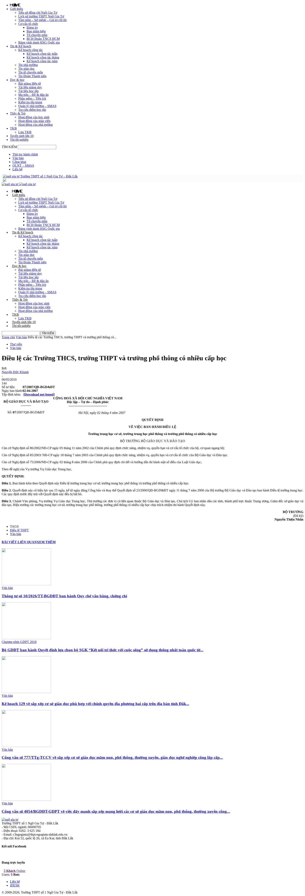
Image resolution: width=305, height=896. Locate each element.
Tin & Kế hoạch (20, 46)
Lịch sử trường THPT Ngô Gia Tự (41, 16)
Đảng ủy (32, 27)
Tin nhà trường (28, 65)
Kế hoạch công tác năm (42, 61)
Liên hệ (17, 169)
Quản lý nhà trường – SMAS (37, 106)
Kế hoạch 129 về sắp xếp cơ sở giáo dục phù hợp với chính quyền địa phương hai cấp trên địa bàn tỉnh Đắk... (95, 704)
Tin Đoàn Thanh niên (32, 76)
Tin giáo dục (26, 68)
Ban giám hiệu (36, 31)
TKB (13, 128)
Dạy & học (17, 80)
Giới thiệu (16, 9)
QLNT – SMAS (23, 165)
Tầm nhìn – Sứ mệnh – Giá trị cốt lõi (42, 20)
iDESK (15, 885)
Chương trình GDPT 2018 (19, 642)
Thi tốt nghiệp (19, 139)
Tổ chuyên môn (37, 35)
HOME (15, 5)
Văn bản (18, 158)
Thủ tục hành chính (25, 154)
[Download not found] (39, 394)
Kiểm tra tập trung (30, 102)
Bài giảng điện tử (29, 83)
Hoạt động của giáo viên (34, 121)
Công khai (19, 162)
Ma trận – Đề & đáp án (33, 95)
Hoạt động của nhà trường (35, 124)
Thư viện (16, 344)
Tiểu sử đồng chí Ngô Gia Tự (37, 12)
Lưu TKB (25, 132)
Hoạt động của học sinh (33, 117)
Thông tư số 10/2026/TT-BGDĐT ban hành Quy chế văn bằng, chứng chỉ (64, 596)
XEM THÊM (46, 542)
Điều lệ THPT (19, 530)
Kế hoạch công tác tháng (43, 57)
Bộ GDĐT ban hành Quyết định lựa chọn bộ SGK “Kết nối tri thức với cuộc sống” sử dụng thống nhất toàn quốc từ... (102, 650)
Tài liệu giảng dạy (30, 87)
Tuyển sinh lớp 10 (22, 136)
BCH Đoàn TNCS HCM (43, 38)
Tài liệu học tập (28, 91)
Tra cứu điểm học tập (32, 109)
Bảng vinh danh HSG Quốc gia (39, 42)
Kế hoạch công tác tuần (42, 53)
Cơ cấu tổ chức (28, 24)
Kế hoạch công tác (30, 50)
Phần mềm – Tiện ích (32, 98)
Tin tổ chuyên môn (30, 72)
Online (14, 871)
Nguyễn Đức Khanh (15, 372)
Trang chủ (8, 337)
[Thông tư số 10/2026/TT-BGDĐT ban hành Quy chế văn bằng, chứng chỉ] (26, 584)
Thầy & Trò (18, 113)
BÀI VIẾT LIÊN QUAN (19, 542)
